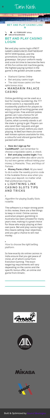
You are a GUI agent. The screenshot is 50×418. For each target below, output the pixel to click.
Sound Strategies (36, 413)
